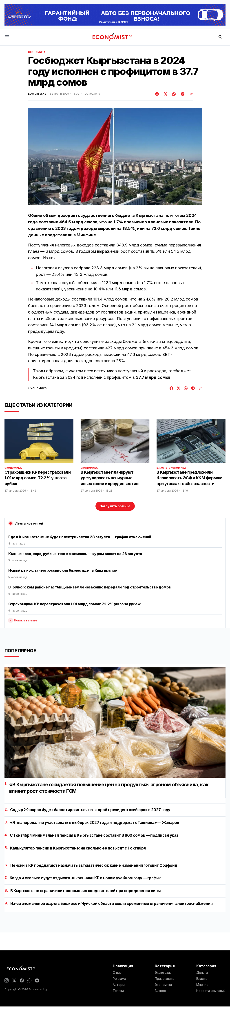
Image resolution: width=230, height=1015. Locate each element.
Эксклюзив (163, 972)
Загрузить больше (115, 506)
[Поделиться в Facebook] (157, 94)
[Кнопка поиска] (220, 37)
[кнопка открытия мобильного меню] (7, 37)
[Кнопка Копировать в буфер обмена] (189, 94)
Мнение (202, 985)
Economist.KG (37, 93)
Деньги (202, 972)
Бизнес (160, 991)
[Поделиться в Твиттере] (165, 94)
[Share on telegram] (182, 94)
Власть (162, 468)
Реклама (119, 978)
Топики (118, 991)
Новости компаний (211, 991)
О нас (117, 972)
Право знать (164, 978)
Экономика (36, 52)
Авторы (119, 985)
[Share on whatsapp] (173, 94)
